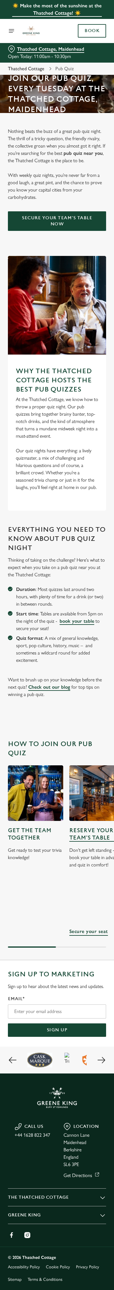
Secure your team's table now (57, 221)
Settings (86, 716)
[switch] (98, 653)
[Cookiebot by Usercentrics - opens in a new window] (81, 529)
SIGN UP (57, 1030)
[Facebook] (11, 1235)
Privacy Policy (87, 1267)
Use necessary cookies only (57, 755)
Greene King (24, 1215)
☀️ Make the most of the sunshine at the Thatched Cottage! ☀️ (57, 9)
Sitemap (15, 1279)
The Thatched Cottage (38, 1197)
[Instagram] (27, 1235)
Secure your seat (88, 931)
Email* (16, 998)
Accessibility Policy (24, 1267)
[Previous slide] (13, 1060)
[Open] (11, 31)
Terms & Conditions (45, 1279)
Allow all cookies (57, 735)
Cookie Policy (58, 1267)
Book (92, 31)
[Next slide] (101, 1060)
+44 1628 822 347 (32, 1135)
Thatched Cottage (26, 68)
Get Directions (78, 1175)
